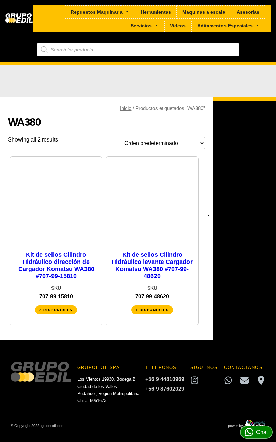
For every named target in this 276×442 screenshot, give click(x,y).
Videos (178, 25)
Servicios (141, 25)
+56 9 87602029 (164, 389)
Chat (262, 432)
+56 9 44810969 (164, 379)
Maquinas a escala (203, 12)
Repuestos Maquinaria (97, 12)
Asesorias (248, 12)
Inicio (125, 108)
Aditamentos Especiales (225, 25)
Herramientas (156, 12)
